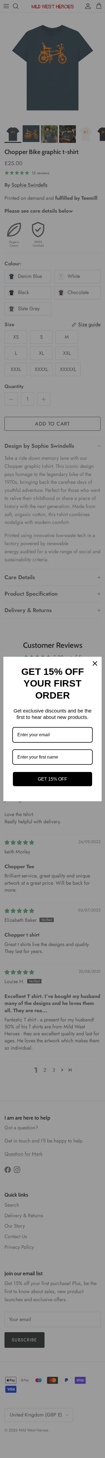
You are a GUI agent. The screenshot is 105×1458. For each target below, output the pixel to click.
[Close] (95, 663)
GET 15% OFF (52, 779)
